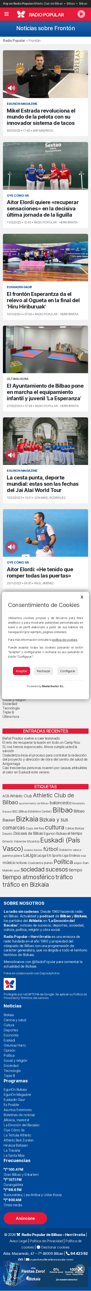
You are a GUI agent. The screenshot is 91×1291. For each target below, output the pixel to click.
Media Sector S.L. (53, 686)
